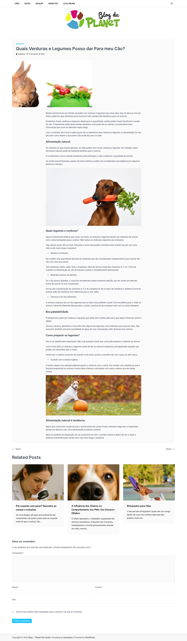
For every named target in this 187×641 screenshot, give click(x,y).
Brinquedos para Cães (139, 506)
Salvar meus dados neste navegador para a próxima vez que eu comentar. (49, 612)
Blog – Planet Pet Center (39, 637)
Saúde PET (53, 3)
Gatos (27, 3)
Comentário (18, 553)
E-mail (98, 587)
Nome (15, 587)
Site (14, 599)
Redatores (21, 54)
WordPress (90, 637)
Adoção (39, 3)
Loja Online (69, 3)
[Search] (172, 3)
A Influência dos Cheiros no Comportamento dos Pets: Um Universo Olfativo (93, 510)
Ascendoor (68, 637)
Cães (17, 3)
